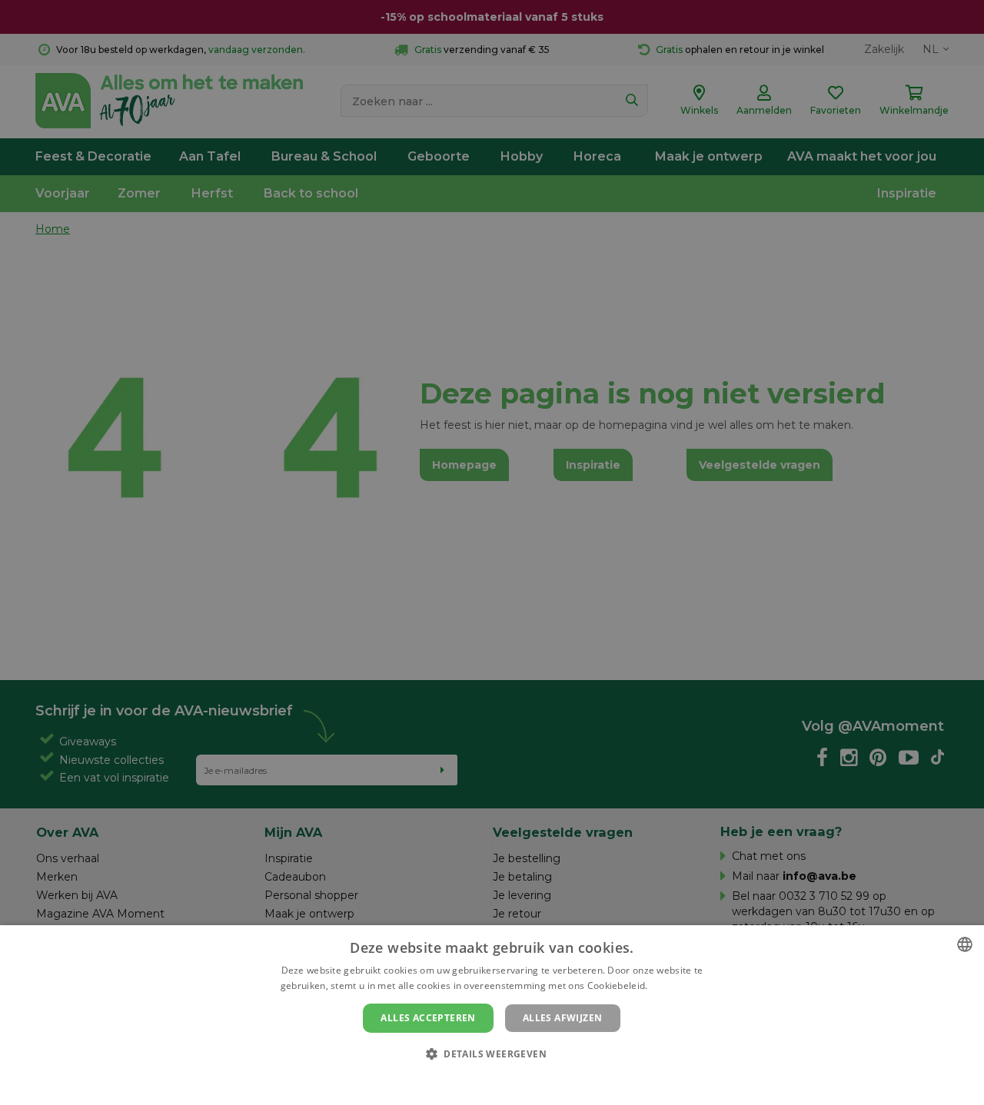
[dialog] (492, 1015)
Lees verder (676, 985)
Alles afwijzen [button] (563, 1017)
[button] (492, 1053)
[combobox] (964, 944)
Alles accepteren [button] (428, 1017)
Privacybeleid (482, 1080)
